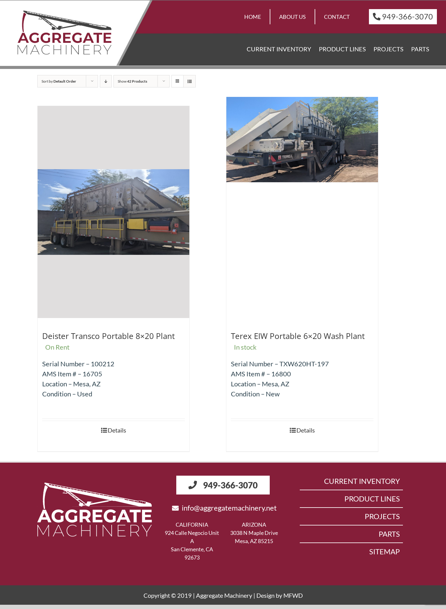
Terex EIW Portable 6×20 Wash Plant (298, 335)
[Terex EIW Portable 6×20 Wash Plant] (302, 139)
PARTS (389, 533)
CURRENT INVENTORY (362, 481)
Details (117, 430)
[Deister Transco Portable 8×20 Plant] (113, 212)
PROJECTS (382, 516)
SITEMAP (384, 551)
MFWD (293, 595)
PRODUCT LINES (372, 498)
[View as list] (189, 81)
